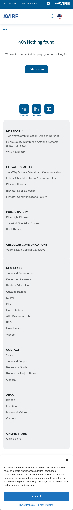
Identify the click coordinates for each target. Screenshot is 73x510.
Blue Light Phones (17, 217)
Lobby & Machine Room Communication (31, 178)
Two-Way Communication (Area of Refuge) (32, 135)
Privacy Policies (26, 505)
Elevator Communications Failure (26, 196)
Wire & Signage (15, 151)
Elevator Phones (16, 184)
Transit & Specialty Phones (22, 223)
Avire (6, 29)
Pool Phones (14, 229)
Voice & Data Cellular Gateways (25, 249)
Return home (36, 69)
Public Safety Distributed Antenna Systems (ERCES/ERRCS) (32, 143)
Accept (36, 496)
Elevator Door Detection (21, 190)
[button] (67, 460)
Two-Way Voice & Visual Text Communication (34, 172)
